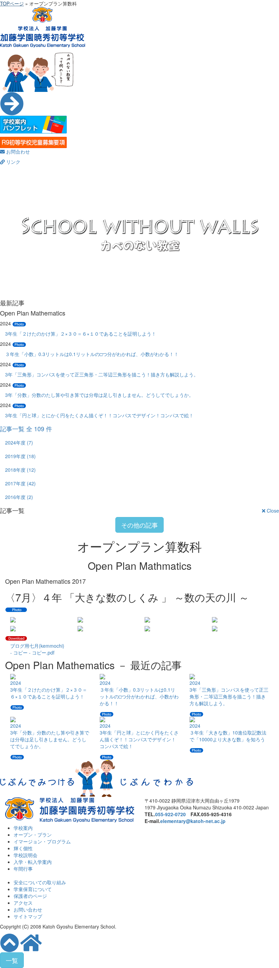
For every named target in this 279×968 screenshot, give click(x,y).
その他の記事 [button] (139, 524)
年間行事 (23, 868)
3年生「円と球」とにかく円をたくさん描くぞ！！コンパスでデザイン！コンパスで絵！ (99, 415)
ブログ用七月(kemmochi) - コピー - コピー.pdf (37, 649)
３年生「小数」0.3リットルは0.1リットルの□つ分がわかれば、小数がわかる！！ (92, 354)
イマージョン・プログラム (42, 841)
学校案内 (23, 827)
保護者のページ (30, 895)
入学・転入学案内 (33, 861)
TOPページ (12, 3)
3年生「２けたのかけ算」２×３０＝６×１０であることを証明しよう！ (80, 333)
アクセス (23, 902)
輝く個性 (23, 848)
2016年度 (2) (19, 497)
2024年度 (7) (19, 442)
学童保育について (33, 889)
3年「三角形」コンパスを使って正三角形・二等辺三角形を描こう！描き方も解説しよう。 (101, 374)
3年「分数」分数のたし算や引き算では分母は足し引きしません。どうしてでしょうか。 (99, 394)
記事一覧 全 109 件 (26, 428)
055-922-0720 (170, 814)
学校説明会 (25, 855)
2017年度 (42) (20, 483)
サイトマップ (28, 916)
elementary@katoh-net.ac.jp (193, 821)
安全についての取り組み (40, 882)
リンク (12, 161)
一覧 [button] (12, 960)
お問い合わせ (28, 909)
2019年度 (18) (20, 456)
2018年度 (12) (20, 469)
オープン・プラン (33, 834)
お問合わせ (17, 151)
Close (272, 510)
